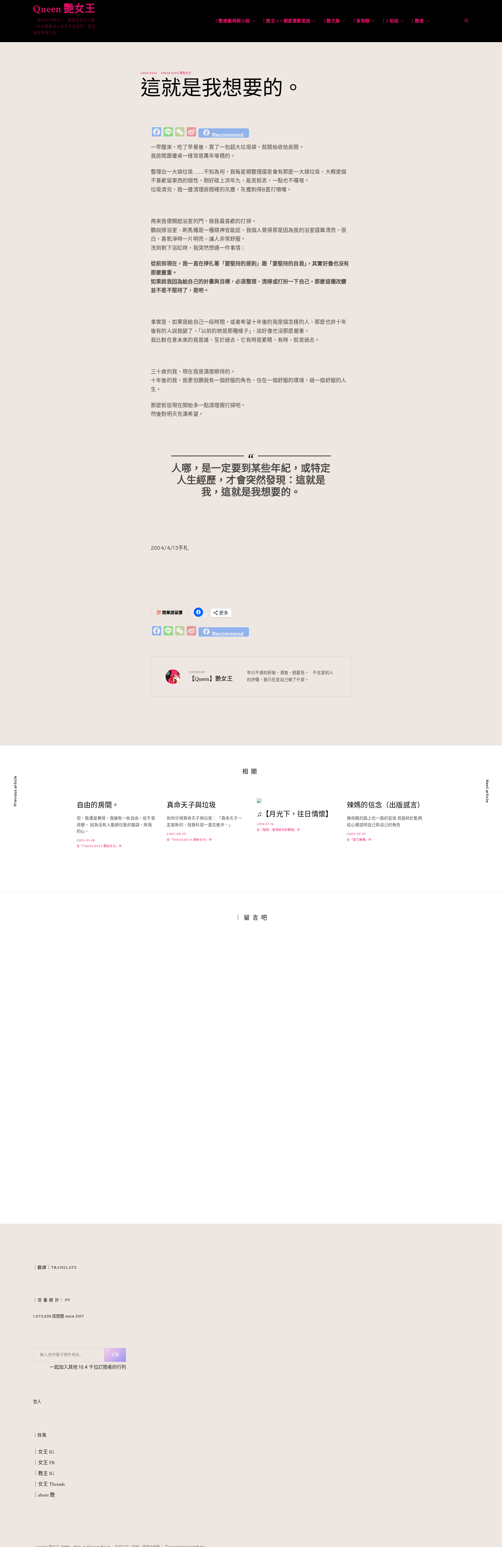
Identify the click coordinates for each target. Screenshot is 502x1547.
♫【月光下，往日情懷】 (294, 814)
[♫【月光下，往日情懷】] (296, 800)
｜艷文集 (331, 21)
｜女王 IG (43, 1452)
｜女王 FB (44, 1463)
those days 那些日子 (176, 73)
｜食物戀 (361, 21)
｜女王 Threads (49, 1484)
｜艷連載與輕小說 (232, 21)
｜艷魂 (417, 21)
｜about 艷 (44, 1495)
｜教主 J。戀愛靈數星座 (286, 21)
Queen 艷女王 (64, 9)
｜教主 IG (43, 1473)
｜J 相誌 (390, 21)
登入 (37, 1401)
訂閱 (115, 1355)
